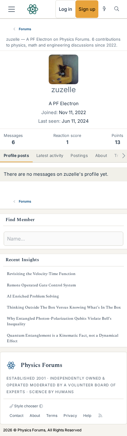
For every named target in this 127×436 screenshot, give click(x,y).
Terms (51, 415)
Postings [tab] (79, 155)
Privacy (70, 415)
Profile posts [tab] (16, 155)
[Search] (117, 9)
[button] (41, 406)
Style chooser (25, 406)
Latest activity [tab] (49, 155)
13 (117, 142)
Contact (16, 415)
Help (87, 415)
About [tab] (101, 155)
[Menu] (11, 9)
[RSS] (100, 415)
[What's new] (104, 9)
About (35, 415)
